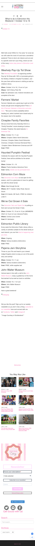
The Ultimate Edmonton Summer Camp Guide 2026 (8, 429)
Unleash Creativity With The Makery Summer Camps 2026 (26, 409)
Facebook (6, 312)
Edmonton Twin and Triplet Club (14, 205)
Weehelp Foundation (11, 73)
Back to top (17, 544)
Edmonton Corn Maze (11, 177)
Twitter (12, 312)
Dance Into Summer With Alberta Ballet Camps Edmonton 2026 (25, 429)
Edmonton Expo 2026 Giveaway (6, 391)
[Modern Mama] (17, 6)
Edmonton (17, 365)
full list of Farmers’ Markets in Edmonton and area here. (16, 108)
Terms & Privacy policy (17, 493)
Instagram (21, 312)
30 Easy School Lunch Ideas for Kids (26, 391)
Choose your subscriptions (12, 471)
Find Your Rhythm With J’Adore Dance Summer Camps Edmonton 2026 (7, 410)
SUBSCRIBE (17, 489)
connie (6, 24)
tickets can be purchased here (20, 170)
